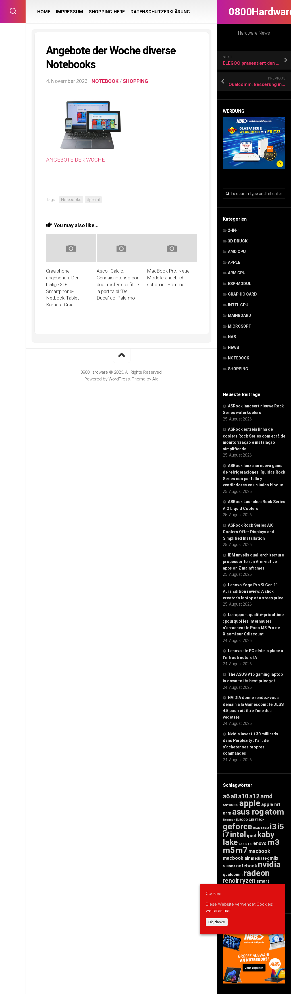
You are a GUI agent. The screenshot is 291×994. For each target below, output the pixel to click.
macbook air (236, 858)
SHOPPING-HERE (107, 11)
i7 (226, 834)
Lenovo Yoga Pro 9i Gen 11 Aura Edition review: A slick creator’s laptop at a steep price (253, 591)
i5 (280, 826)
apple (249, 803)
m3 (273, 842)
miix (274, 858)
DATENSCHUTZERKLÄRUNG (160, 11)
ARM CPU (237, 273)
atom (274, 812)
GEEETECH (257, 820)
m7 (242, 850)
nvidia (269, 864)
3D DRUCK (238, 241)
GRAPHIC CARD (242, 294)
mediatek (260, 858)
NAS (232, 336)
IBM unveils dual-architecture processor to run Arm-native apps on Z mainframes (253, 561)
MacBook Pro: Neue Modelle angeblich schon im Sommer (168, 277)
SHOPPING (238, 369)
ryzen (247, 880)
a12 (254, 796)
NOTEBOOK (238, 358)
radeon (257, 873)
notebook (246, 866)
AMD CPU (237, 251)
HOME (43, 11)
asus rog (248, 812)
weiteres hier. (218, 910)
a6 (226, 796)
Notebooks (71, 199)
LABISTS (245, 844)
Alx (155, 379)
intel (238, 834)
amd (266, 796)
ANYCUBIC (230, 805)
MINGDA (229, 866)
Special (93, 199)
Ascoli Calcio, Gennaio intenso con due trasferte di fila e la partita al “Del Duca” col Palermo (118, 284)
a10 (243, 796)
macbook (259, 851)
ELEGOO (242, 820)
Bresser (229, 820)
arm (227, 813)
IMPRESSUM (69, 11)
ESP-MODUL (239, 283)
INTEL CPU (238, 305)
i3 (273, 826)
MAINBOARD (239, 315)
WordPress (119, 379)
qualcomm (233, 874)
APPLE (234, 262)
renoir (231, 880)
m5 (229, 850)
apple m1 (271, 804)
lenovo (259, 843)
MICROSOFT (239, 326)
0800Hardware (254, 12)
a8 (233, 796)
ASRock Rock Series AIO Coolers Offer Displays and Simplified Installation (248, 532)
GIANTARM (261, 828)
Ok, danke (216, 922)
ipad (251, 835)
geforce (237, 826)
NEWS (233, 347)
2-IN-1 (234, 230)
